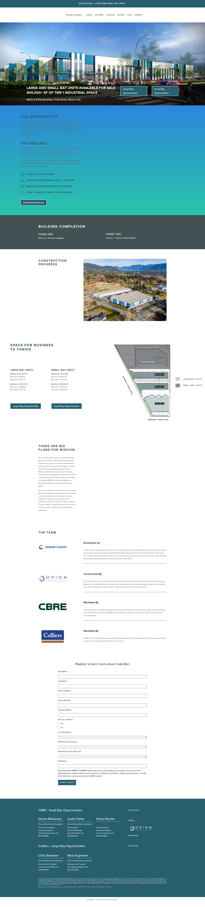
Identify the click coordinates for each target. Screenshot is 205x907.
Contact (138, 15)
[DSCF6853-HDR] (125, 313)
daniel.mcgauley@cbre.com (48, 826)
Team (129, 15)
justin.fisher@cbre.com (75, 826)
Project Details (73, 15)
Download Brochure (33, 202)
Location (110, 15)
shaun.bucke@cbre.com (105, 826)
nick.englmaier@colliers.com (77, 860)
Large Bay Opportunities (130, 91)
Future (120, 15)
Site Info (99, 15)
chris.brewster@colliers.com (48, 860)
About (89, 15)
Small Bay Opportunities (161, 91)
